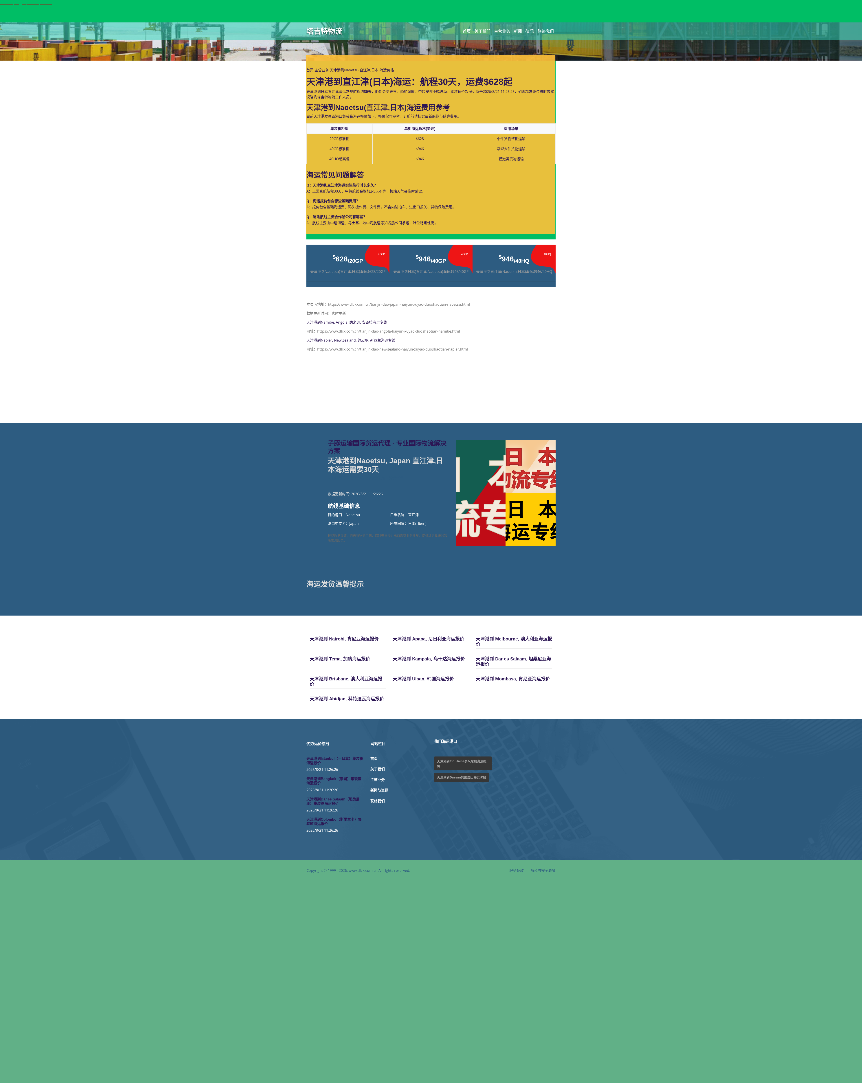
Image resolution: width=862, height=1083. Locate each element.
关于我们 (482, 31)
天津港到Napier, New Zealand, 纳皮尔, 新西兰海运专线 (350, 340)
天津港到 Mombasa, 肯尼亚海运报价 (513, 678)
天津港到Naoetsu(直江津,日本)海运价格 (362, 70)
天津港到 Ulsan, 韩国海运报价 (423, 678)
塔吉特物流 (324, 31)
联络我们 (546, 31)
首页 (467, 31)
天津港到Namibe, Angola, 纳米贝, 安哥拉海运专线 (346, 322)
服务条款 (516, 870)
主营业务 (502, 31)
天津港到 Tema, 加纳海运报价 (340, 658)
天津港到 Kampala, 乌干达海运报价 (429, 658)
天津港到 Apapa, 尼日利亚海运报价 (428, 638)
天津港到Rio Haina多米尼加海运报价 (461, 763)
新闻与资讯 (524, 31)
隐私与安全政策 (543, 870)
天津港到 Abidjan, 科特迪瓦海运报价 (347, 698)
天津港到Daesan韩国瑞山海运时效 (461, 777)
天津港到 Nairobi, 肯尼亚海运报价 (344, 638)
